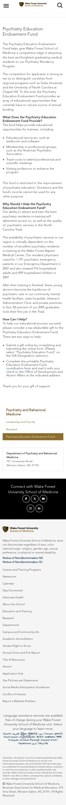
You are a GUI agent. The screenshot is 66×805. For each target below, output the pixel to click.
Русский (34, 740)
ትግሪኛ (54, 740)
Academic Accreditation (18, 638)
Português (13, 740)
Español (7, 733)
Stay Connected (13, 590)
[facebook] (26, 499)
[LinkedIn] (39, 508)
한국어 (40, 737)
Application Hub (13, 673)
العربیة (16, 733)
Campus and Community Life (21, 632)
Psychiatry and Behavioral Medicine (26, 412)
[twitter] (35, 499)
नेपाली (58, 737)
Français (49, 733)
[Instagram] (30, 508)
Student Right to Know (17, 645)
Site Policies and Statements (20, 680)
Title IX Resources (14, 659)
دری (41, 733)
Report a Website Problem (19, 701)
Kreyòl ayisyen (11, 737)
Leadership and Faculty (20, 422)
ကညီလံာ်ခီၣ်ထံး (27, 737)
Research (11, 429)
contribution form (18, 368)
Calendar (8, 583)
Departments (11, 625)
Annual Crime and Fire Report (21, 652)
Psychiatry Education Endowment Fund (30, 436)
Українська (24, 743)
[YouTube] (43, 499)
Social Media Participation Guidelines (26, 687)
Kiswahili (45, 740)
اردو (34, 743)
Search (58, 2)
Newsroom (9, 576)
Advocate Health (13, 597)
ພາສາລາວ (50, 737)
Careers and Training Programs (22, 569)
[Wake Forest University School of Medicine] (33, 530)
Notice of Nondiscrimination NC (23, 558)
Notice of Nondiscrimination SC (23, 562)
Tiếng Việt (43, 743)
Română (24, 740)
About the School (14, 604)
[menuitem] (33, 412)
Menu (7, 4)
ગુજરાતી (58, 733)
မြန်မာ (24, 733)
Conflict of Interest (14, 694)
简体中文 (32, 733)
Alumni (7, 666)
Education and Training (17, 611)
